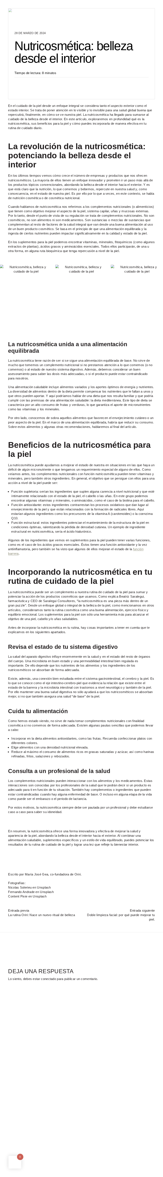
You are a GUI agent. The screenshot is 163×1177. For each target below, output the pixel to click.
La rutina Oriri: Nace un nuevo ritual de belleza (41, 915)
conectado (48, 979)
